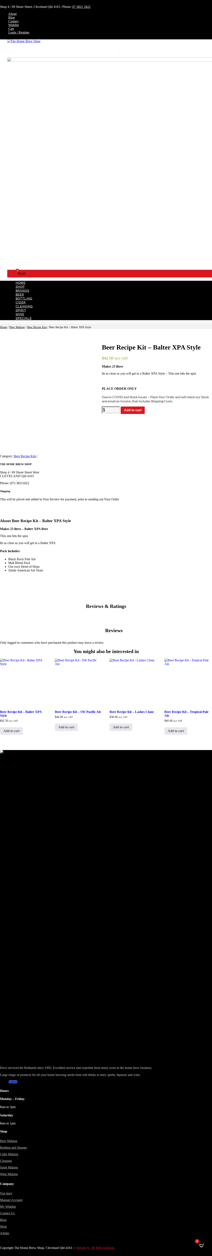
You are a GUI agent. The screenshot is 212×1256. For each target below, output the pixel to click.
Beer (20, 294)
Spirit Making (9, 1167)
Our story (6, 1193)
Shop (20, 287)
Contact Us (7, 1213)
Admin (4, 1233)
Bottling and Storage (13, 1147)
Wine (20, 314)
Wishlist (13, 25)
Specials (23, 318)
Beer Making (17, 327)
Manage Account (11, 1200)
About (12, 14)
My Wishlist (8, 1206)
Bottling (24, 298)
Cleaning (24, 306)
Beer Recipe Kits (37, 327)
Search (109, 53)
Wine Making (9, 1174)
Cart (11, 28)
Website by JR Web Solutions (95, 1248)
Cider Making (9, 1154)
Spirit (21, 310)
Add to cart (132, 410)
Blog (11, 17)
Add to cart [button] (11, 731)
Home (20, 283)
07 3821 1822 (81, 6)
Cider (21, 302)
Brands (22, 291)
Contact (13, 21)
